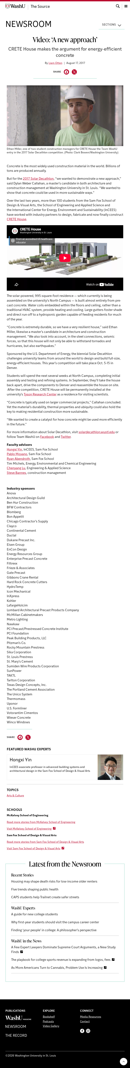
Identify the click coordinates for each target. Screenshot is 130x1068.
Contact (85, 1021)
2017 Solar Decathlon (38, 179)
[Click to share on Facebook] (66, 72)
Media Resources (90, 1017)
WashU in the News (26, 941)
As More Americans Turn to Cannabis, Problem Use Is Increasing (57, 968)
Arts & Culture (15, 795)
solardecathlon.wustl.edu (97, 432)
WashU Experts (23, 908)
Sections (109, 25)
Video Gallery (51, 1026)
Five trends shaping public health (34, 889)
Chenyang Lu (16, 468)
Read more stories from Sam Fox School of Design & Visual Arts (45, 842)
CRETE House (16, 219)
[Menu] (126, 5)
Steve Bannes (16, 473)
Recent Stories (22, 875)
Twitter (66, 437)
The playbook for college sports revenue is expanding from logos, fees (61, 960)
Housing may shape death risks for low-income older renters (54, 881)
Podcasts (48, 1021)
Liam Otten (55, 63)
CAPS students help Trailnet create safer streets (45, 897)
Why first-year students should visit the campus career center (55, 922)
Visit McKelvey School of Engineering (29, 829)
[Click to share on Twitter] (74, 72)
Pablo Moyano (17, 454)
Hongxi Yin (14, 449)
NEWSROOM (28, 25)
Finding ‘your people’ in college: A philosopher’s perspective (53, 930)
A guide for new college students (34, 914)
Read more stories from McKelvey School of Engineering (41, 822)
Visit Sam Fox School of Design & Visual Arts (33, 848)
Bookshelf (49, 1017)
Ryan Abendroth (18, 459)
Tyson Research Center (40, 394)
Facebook (47, 437)
